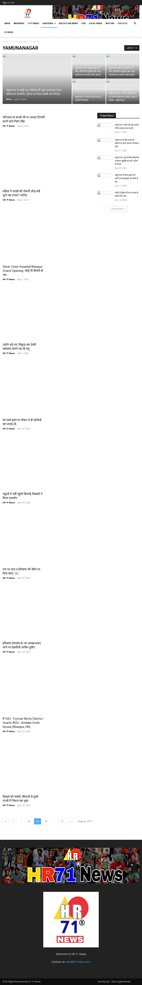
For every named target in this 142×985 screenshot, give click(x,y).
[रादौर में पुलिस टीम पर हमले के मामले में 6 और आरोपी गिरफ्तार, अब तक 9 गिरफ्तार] (104, 196)
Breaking (19, 23)
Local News (95, 23)
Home (6, 41)
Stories (8, 32)
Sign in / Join (9, 2)
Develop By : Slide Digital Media (114, 981)
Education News (68, 23)
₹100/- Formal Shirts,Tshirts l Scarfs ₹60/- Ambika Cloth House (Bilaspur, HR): (23, 723)
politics (122, 23)
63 (46, 821)
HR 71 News (9, 125)
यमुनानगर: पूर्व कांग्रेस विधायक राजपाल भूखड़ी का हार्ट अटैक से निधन (127, 160)
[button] (135, 23)
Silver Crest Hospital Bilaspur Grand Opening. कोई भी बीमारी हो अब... (23, 271)
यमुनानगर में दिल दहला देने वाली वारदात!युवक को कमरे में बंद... (126, 178)
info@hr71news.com (78, 962)
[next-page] (70, 821)
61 (29, 821)
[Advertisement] (47, 159)
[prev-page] (6, 821)
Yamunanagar (20, 41)
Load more (117, 208)
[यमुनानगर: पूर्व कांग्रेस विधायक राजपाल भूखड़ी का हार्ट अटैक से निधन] (104, 161)
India (7, 23)
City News (33, 23)
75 (62, 821)
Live (83, 23)
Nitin (9, 99)
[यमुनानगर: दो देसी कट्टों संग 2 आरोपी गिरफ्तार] (89, 91)
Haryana (48, 23)
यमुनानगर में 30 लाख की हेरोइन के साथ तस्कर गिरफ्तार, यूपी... (127, 143)
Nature (110, 23)
